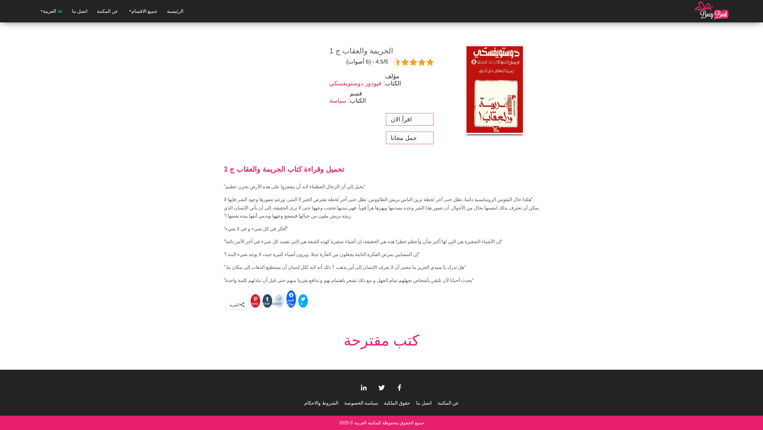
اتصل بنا (79, 11)
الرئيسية (175, 11)
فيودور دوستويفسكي (355, 83)
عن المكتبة (107, 11)
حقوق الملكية (397, 403)
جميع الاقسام (144, 11)
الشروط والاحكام (321, 403)
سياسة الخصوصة (361, 403)
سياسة (337, 100)
